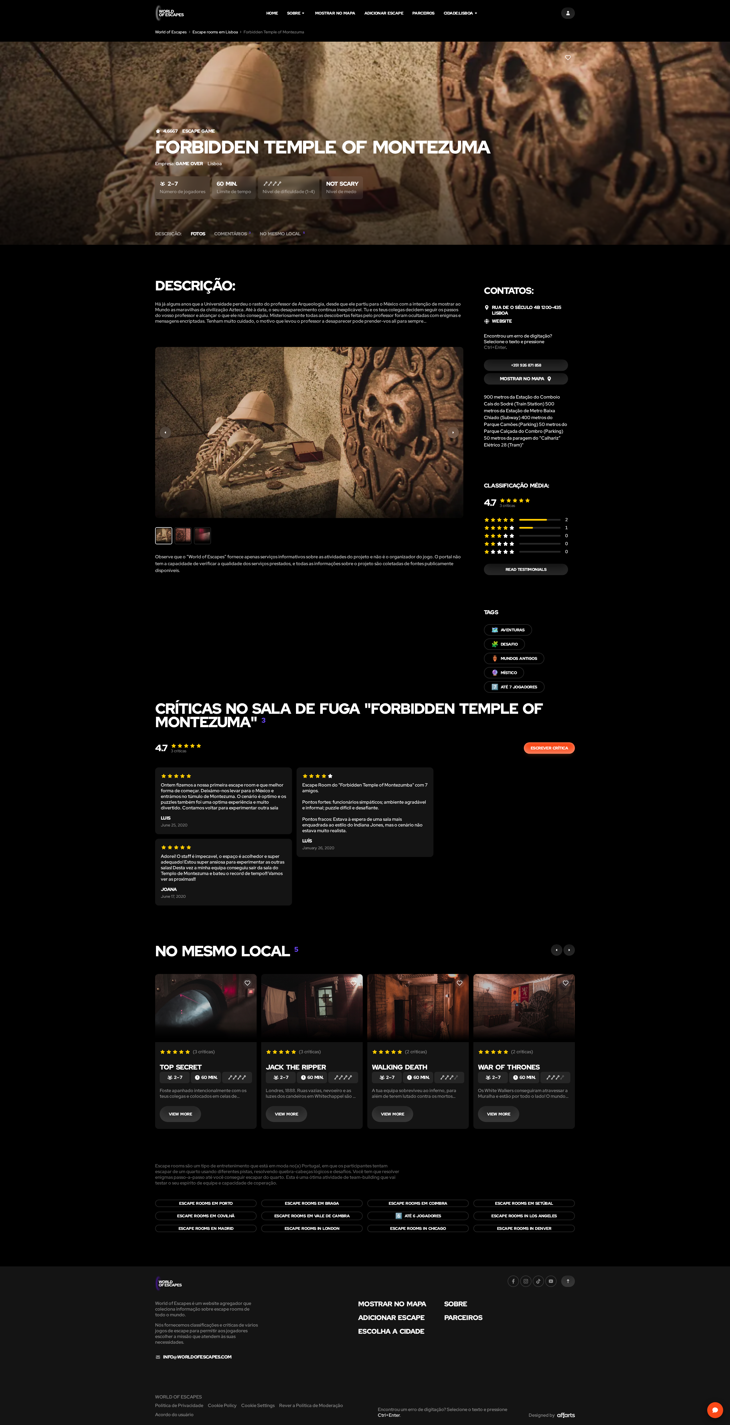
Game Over (189, 164)
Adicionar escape (383, 13)
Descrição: (168, 234)
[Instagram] (526, 1281)
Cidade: (458, 13)
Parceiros (423, 13)
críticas (507, 505)
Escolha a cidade (391, 1331)
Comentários (232, 234)
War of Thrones (509, 1067)
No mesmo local (282, 234)
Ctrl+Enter (495, 347)
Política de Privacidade (179, 1405)
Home (272, 13)
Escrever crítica (549, 748)
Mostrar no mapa (335, 13)
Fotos (198, 234)
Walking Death (399, 1067)
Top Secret (181, 1067)
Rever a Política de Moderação (311, 1405)
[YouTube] (551, 1281)
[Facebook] (513, 1281)
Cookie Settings (258, 1405)
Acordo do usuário (174, 1415)
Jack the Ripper (296, 1067)
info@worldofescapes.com (197, 1357)
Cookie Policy (222, 1405)
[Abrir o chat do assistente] (715, 1410)
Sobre (293, 13)
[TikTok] (538, 1281)
